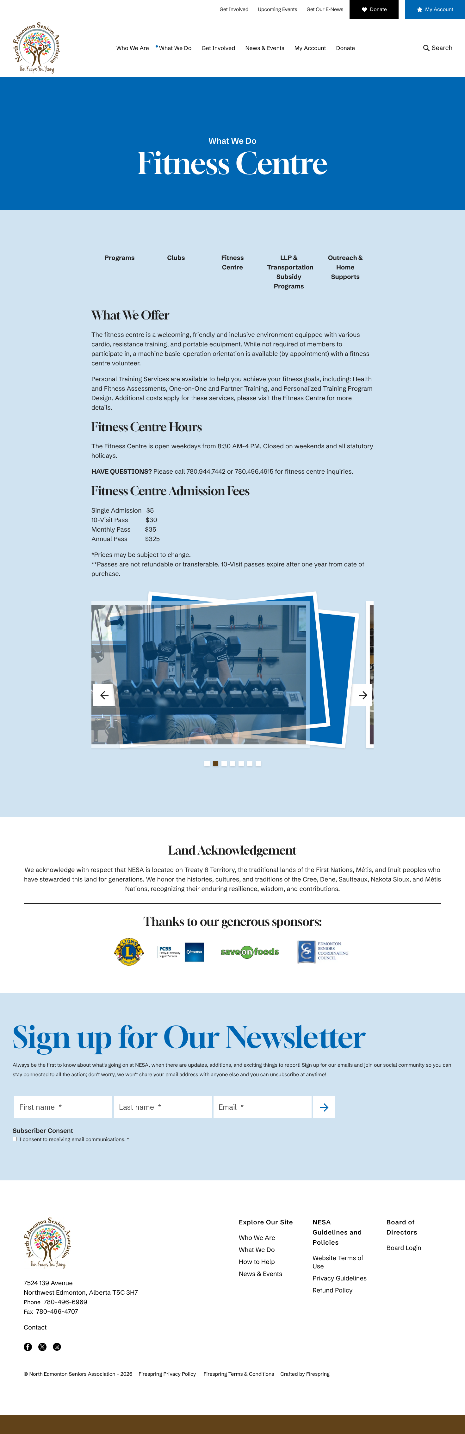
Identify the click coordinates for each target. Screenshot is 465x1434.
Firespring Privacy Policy (167, 1374)
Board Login (404, 1248)
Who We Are (132, 48)
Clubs (176, 258)
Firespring (318, 1374)
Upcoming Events (277, 9)
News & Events (264, 48)
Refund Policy (332, 1290)
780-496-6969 (65, 1302)
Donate (378, 9)
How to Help (257, 1262)
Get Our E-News (325, 9)
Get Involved (234, 9)
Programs (120, 258)
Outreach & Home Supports (345, 267)
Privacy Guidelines (340, 1278)
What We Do (175, 48)
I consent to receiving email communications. (73, 1139)
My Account (439, 9)
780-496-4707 (57, 1312)
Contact (35, 1327)
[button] (437, 48)
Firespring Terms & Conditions (239, 1374)
